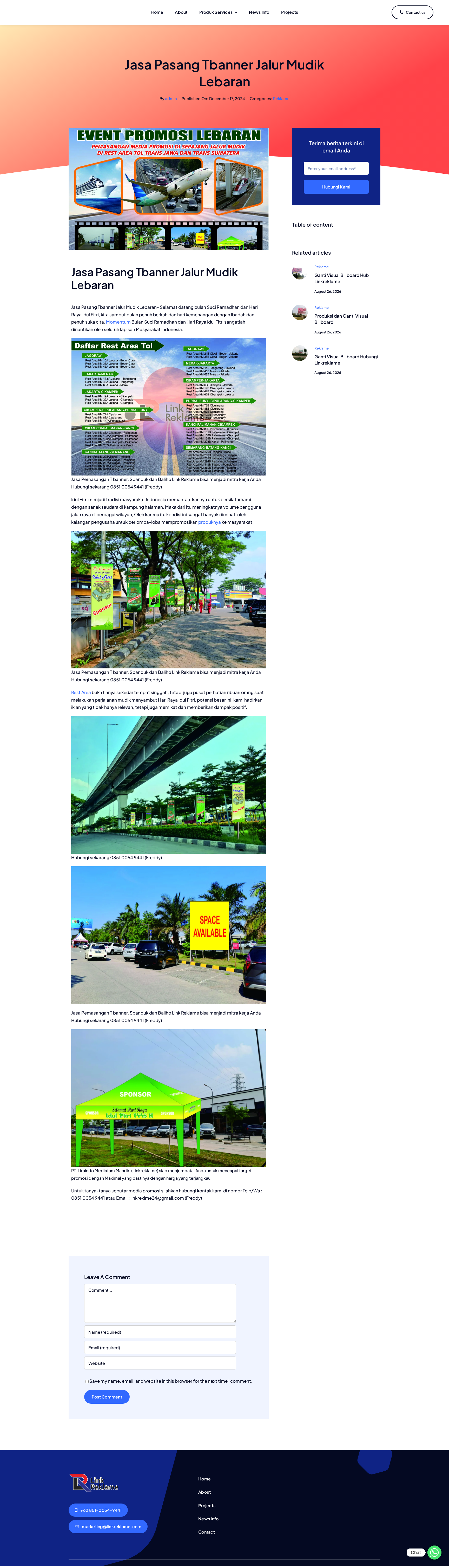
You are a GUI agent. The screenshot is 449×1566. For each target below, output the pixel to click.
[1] (300, 347)
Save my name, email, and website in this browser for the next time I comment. (170, 1381)
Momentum (118, 322)
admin (171, 98)
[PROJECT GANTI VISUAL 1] (300, 307)
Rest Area (81, 692)
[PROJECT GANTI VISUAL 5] (300, 266)
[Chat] (434, 1553)
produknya (209, 522)
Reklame (281, 98)
